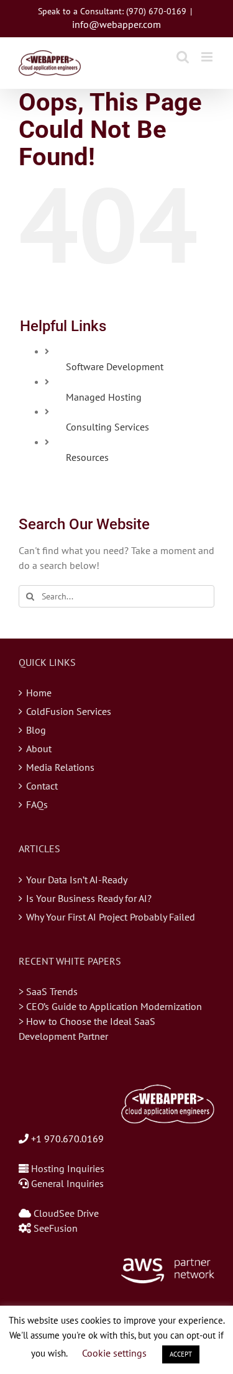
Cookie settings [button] (114, 1353)
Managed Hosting (104, 397)
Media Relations (60, 767)
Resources (87, 457)
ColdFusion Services (68, 711)
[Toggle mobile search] (182, 56)
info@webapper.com (116, 24)
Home (39, 692)
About (39, 748)
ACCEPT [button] (181, 1354)
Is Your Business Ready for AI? (89, 898)
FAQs (37, 804)
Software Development (114, 366)
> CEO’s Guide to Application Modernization (110, 1006)
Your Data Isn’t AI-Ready (76, 879)
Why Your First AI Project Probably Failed (110, 917)
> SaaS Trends (48, 991)
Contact (42, 786)
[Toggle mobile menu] (207, 56)
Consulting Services (107, 427)
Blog (36, 730)
